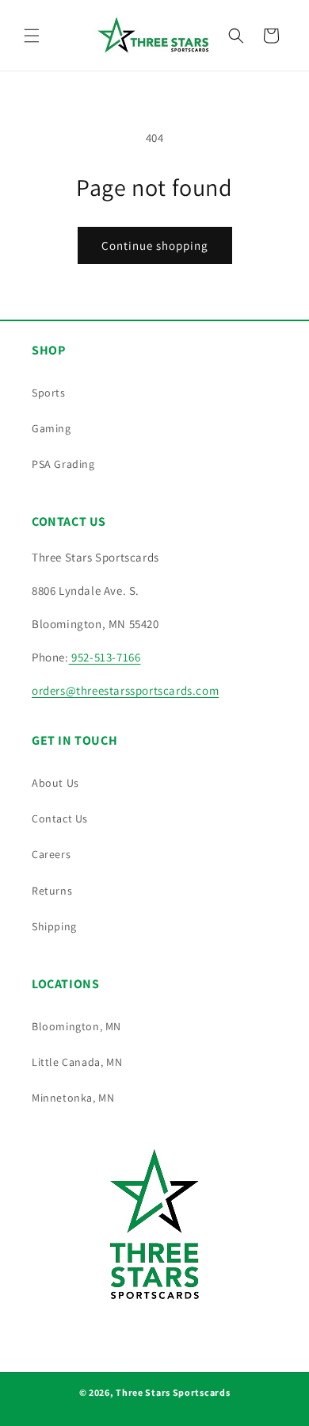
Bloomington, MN (76, 1026)
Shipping (54, 926)
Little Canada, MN (77, 1062)
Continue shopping (154, 245)
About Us (55, 783)
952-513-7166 (105, 657)
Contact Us (60, 818)
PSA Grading (63, 464)
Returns (52, 891)
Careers (51, 854)
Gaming (51, 428)
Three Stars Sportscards (173, 1392)
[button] (31, 35)
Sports (49, 392)
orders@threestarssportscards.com (125, 690)
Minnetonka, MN (73, 1098)
